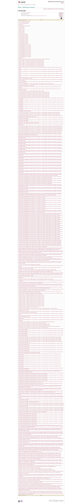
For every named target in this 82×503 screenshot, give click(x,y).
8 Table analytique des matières (23, 34)
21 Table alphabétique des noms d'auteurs (25, 49)
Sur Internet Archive (61, 16)
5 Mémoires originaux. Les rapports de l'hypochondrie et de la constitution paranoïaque (31, 63)
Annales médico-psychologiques (25, 12)
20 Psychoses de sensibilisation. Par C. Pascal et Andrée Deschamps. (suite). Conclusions (31, 90)
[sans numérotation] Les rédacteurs (24, 22)
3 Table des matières (22, 28)
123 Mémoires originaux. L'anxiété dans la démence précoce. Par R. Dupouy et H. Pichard (31, 302)
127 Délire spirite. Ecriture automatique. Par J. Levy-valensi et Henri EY (28, 307)
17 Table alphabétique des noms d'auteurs (25, 44)
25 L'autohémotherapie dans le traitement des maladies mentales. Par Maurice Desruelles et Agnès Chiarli (34, 96)
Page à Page (61, 12)
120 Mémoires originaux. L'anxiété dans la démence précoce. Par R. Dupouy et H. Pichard (31, 298)
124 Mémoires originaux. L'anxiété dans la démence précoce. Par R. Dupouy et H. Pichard (31, 303)
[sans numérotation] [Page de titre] (24, 23)
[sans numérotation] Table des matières (24, 25)
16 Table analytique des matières (23, 43)
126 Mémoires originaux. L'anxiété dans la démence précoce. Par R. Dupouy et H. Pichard (31, 305)
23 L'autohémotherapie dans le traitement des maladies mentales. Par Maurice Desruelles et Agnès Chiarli (34, 94)
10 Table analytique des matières (23, 36)
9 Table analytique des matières (23, 35)
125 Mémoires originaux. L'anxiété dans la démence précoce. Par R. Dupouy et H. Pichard (31, 304)
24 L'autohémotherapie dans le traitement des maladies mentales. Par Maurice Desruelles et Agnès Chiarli (34, 95)
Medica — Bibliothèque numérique (26, 7)
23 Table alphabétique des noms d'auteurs (25, 51)
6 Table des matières (22, 31)
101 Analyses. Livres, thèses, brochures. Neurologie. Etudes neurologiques (29, 264)
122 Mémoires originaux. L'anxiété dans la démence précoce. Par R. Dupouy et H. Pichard (31, 301)
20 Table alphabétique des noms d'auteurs (25, 48)
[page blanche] (21, 24)
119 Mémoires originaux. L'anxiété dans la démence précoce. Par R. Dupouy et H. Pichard (31, 297)
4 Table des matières (22, 29)
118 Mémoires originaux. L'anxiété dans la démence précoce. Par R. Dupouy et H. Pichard (31, 296)
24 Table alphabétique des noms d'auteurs (25, 53)
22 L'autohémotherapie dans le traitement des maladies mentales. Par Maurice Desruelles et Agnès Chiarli (34, 93)
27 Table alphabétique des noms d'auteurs (25, 56)
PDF (60, 14)
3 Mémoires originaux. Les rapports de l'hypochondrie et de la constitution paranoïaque (31, 61)
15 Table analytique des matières (23, 42)
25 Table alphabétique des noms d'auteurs (25, 54)
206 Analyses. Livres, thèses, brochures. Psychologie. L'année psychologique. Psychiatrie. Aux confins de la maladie (35, 468)
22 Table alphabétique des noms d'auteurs (25, 50)
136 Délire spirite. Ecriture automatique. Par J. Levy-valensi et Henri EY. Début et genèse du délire (32, 322)
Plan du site (61, 500)
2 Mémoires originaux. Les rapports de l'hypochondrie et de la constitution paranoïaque (31, 60)
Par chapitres (61, 13)
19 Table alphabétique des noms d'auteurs (25, 47)
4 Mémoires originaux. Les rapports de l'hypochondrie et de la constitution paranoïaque (31, 62)
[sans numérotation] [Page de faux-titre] (24, 21)
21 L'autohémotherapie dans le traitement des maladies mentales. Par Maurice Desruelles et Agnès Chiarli (34, 92)
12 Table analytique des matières (23, 38)
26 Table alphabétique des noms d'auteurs (25, 55)
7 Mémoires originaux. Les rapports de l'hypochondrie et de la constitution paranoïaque (31, 66)
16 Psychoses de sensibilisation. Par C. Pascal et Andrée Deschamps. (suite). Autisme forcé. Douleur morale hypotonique (36, 83)
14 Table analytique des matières (23, 41)
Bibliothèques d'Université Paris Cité (56, 1)
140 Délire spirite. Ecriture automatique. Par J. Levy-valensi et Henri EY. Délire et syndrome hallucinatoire (33, 327)
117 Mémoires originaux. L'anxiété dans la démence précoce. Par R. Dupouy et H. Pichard (31, 295)
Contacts (50, 500)
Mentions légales (55, 500)
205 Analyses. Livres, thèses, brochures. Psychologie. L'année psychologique (30, 467)
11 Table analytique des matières (23, 37)
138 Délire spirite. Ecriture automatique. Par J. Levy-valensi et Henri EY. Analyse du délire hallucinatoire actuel (34, 325)
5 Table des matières (22, 30)
